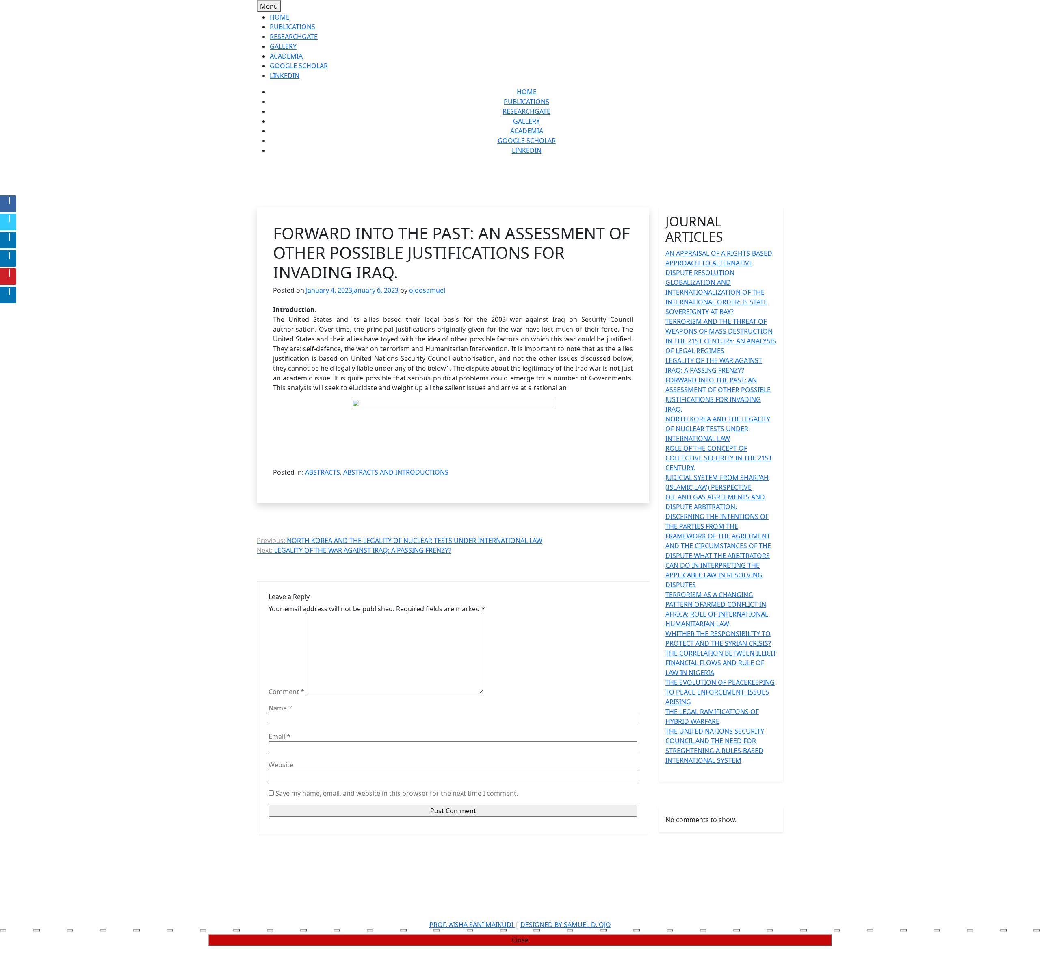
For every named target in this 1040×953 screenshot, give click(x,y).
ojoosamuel (427, 290)
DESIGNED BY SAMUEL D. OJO (565, 924)
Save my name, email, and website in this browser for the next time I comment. (396, 793)
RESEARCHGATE (294, 36)
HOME (280, 17)
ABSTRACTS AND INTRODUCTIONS (395, 472)
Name (280, 707)
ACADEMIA (286, 56)
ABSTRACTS (322, 472)
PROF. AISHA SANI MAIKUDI (472, 924)
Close (520, 940)
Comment (286, 691)
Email (279, 736)
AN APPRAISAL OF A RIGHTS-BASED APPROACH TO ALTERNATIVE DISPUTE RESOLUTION (718, 263)
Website (281, 764)
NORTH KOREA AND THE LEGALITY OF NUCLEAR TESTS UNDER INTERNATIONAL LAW (717, 429)
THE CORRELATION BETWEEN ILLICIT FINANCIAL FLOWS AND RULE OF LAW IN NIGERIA (720, 663)
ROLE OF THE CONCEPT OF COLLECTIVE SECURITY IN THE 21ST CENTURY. (718, 458)
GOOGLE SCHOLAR (299, 65)
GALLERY (283, 46)
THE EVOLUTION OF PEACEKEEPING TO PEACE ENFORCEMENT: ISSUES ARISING (720, 692)
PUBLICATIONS (292, 26)
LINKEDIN (284, 75)
